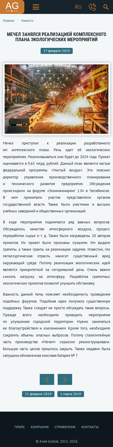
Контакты (90, 427)
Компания (40, 427)
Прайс (19, 427)
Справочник (65, 427)
